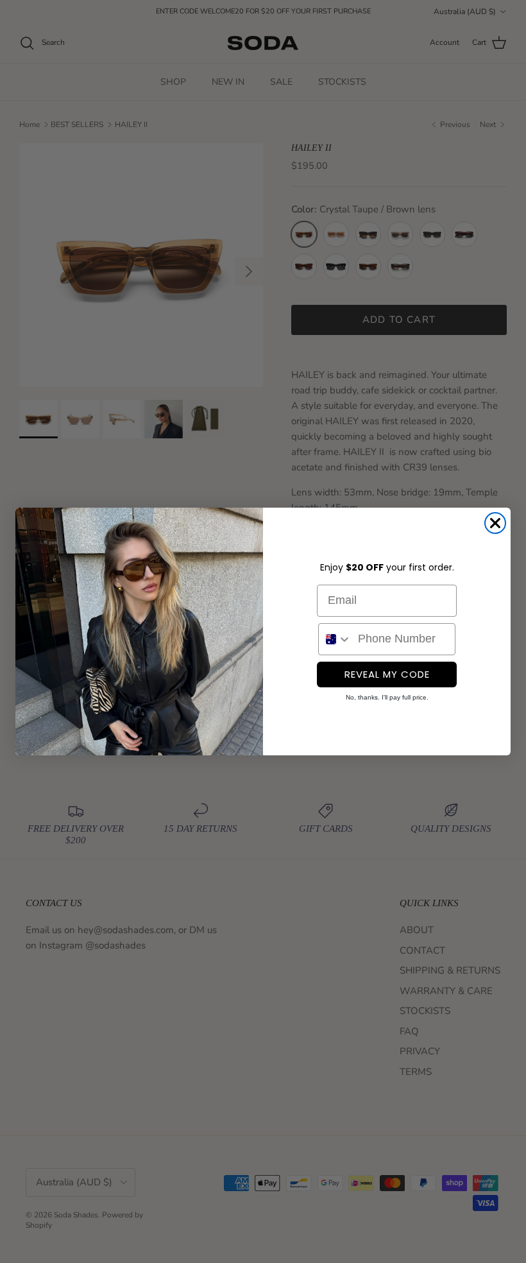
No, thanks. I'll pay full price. (387, 697)
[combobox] (335, 639)
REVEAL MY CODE (387, 674)
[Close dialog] (495, 523)
